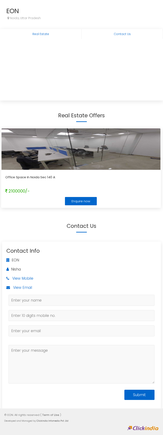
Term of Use (50, 415)
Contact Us (122, 34)
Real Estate (40, 34)
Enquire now (81, 201)
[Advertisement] (81, 71)
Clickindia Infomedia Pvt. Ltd (52, 420)
